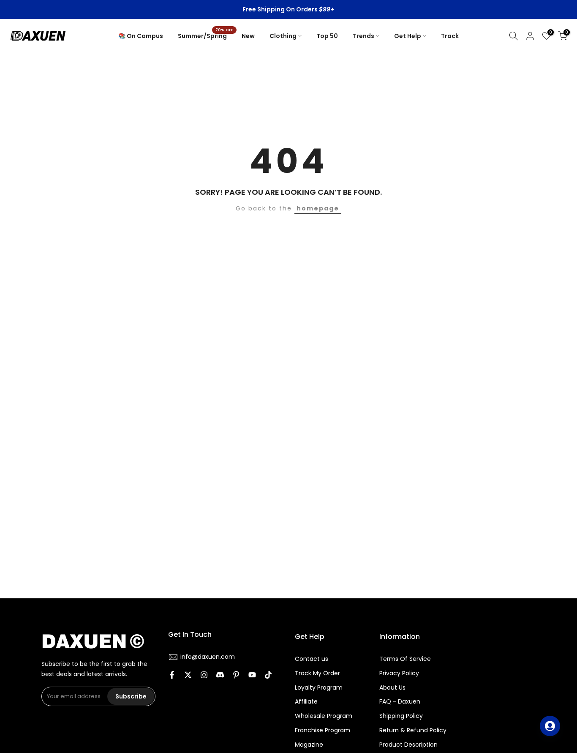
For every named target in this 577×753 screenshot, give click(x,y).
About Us (392, 688)
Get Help (407, 36)
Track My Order (317, 673)
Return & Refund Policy (412, 730)
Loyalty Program (319, 688)
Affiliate (306, 702)
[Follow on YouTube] (252, 676)
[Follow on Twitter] (188, 676)
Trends (363, 36)
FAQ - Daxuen (399, 702)
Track (450, 36)
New (248, 36)
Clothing (283, 36)
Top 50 (327, 36)
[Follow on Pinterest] (236, 676)
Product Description (408, 745)
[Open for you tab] (550, 726)
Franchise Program (322, 730)
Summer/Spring (205, 35)
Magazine (309, 745)
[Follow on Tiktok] (268, 676)
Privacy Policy (399, 673)
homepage (318, 208)
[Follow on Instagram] (204, 676)
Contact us (311, 659)
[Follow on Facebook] (172, 676)
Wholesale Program (323, 716)
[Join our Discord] (220, 676)
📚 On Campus (140, 36)
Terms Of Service (405, 659)
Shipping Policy (401, 716)
